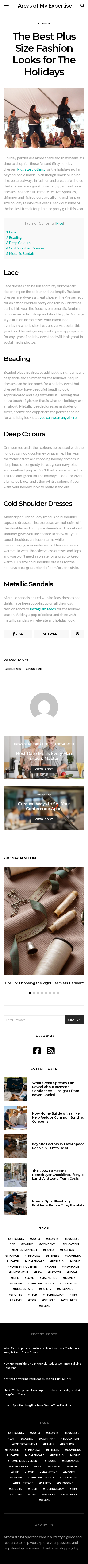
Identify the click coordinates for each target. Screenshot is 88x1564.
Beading (14, 237)
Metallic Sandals (20, 253)
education (71, 1244)
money (70, 1278)
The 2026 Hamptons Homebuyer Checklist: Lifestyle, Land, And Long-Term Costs (58, 1175)
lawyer (55, 1272)
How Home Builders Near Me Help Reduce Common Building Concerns (58, 1117)
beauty (53, 1239)
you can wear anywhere (58, 417)
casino (28, 1244)
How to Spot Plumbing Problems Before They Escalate (58, 1203)
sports (16, 1294)
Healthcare (35, 1261)
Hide (59, 223)
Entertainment (63, 744)
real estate (24, 1289)
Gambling (74, 1255)
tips (75, 1294)
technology (54, 1294)
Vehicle (49, 1300)
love (30, 1278)
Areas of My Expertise (45, 6)
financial (33, 1255)
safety (46, 1289)
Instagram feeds (43, 609)
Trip (33, 1300)
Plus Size (35, 669)
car (12, 1244)
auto (36, 1239)
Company (48, 1244)
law (39, 1272)
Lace (11, 232)
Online (17, 1283)
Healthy (58, 1261)
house (51, 1266)
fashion (68, 1250)
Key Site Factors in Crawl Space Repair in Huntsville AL (58, 1146)
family (49, 1250)
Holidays (14, 669)
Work (45, 1305)
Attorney (16, 1239)
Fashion (44, 23)
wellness (70, 1300)
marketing (49, 1278)
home (76, 1261)
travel (17, 1300)
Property (69, 1283)
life (16, 1278)
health (14, 1261)
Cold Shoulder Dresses (25, 248)
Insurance (71, 1266)
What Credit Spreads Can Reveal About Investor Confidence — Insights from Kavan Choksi (55, 1089)
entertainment (25, 1250)
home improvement (24, 1266)
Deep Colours (18, 243)
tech (33, 1294)
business (72, 1239)
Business (44, 794)
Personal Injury (42, 1283)
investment (19, 1272)
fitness (53, 1255)
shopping (66, 1289)
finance (13, 1255)
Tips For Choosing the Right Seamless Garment (44, 983)
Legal (73, 1272)
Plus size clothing (31, 169)
